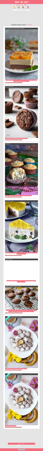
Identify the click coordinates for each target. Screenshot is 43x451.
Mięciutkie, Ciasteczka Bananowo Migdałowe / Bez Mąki (13, 286)
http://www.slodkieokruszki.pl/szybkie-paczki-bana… (15, 427)
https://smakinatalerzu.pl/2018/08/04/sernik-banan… (15, 255)
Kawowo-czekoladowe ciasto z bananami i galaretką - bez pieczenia (14, 28)
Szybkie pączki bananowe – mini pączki (16, 374)
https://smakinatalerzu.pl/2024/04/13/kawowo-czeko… (15, 82)
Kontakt (23, 449)
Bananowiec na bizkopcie (8, 259)
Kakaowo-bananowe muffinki (9, 86)
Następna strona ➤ (21, 443)
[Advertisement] (21, 17)
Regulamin (19, 449)
